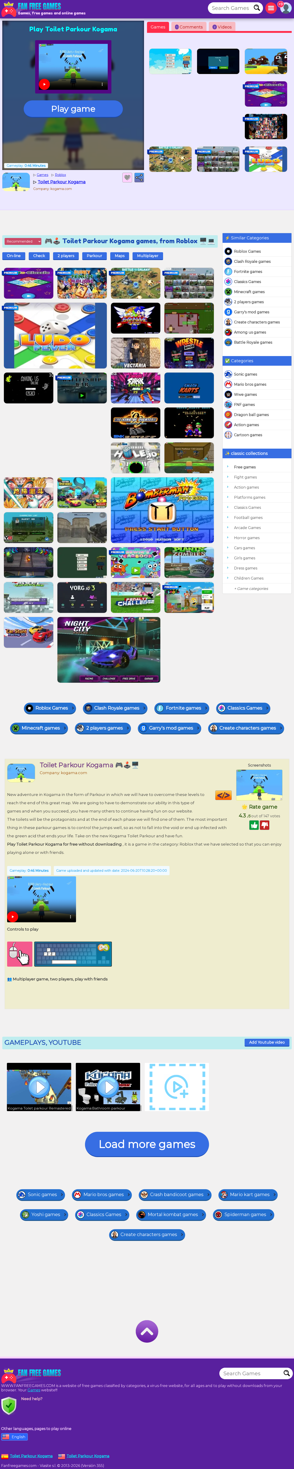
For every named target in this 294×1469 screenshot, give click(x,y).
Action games (246, 425)
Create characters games (257, 322)
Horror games (247, 538)
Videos (223, 27)
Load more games (147, 1144)
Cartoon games (248, 435)
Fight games (245, 477)
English (18, 1437)
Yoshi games (45, 1214)
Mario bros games (250, 384)
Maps (119, 256)
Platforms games (249, 497)
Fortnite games (248, 271)
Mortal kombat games (173, 1214)
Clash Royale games (252, 261)
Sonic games (245, 374)
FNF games (244, 404)
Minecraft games (249, 292)
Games (158, 27)
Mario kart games (250, 1194)
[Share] (139, 177)
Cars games (244, 548)
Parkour (94, 256)
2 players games (249, 302)
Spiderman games (245, 1214)
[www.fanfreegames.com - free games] (32, 1376)
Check (39, 256)
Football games (248, 517)
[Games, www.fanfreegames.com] (32, 9)
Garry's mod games (251, 312)
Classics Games (247, 282)
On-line (14, 256)
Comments (189, 27)
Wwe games (245, 394)
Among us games (250, 332)
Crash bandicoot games (177, 1194)
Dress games (245, 568)
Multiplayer (147, 256)
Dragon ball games (251, 415)
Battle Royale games (253, 342)
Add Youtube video (267, 1042)
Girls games (244, 558)
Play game (73, 109)
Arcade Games (247, 528)
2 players (66, 256)
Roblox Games (247, 251)
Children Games (248, 578)
